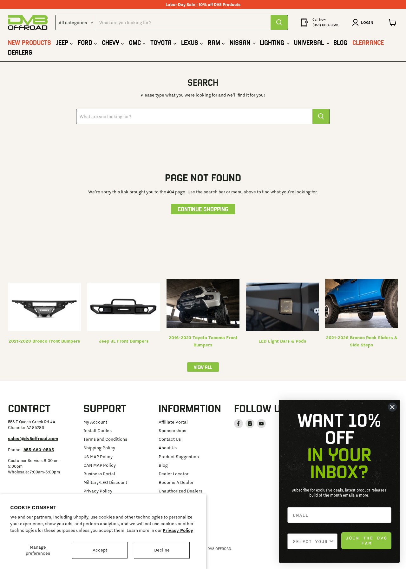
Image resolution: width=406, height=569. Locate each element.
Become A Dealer (176, 482)
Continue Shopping (203, 208)
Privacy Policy (178, 530)
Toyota (162, 42)
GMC (136, 42)
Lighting (273, 42)
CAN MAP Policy (99, 465)
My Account (95, 422)
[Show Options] (331, 541)
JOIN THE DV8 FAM (366, 540)
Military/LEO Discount (105, 482)
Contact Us (170, 439)
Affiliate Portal (173, 422)
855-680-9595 (38, 449)
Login (367, 22)
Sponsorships (172, 430)
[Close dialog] (392, 407)
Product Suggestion (179, 456)
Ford (86, 42)
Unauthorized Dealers (180, 490)
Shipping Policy (99, 447)
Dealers (20, 52)
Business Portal (99, 473)
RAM (215, 42)
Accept (100, 549)
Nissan (241, 42)
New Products (29, 42)
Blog (340, 42)
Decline (162, 549)
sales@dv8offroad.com (33, 438)
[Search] (279, 22)
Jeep (63, 42)
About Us (168, 447)
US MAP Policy (98, 456)
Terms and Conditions (105, 439)
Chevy (111, 42)
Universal (310, 42)
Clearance (368, 42)
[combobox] (310, 541)
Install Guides (97, 430)
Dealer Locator (173, 473)
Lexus (190, 42)
